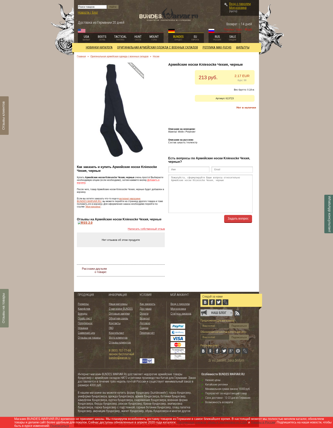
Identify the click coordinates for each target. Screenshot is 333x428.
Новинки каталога (99, 47)
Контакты (115, 323)
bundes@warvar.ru (119, 357)
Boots (102, 38)
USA (86, 38)
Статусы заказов (181, 313)
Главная (81, 56)
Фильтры (242, 47)
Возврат (145, 318)
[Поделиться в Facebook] (133, 270)
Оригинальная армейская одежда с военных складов (157, 47)
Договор (145, 323)
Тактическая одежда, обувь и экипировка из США (212, 422)
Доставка (145, 309)
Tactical (120, 38)
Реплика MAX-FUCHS (217, 47)
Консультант (116, 333)
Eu (195, 38)
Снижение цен (86, 333)
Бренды (82, 313)
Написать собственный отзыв (146, 228)
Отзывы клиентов (120, 342)
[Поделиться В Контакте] (119, 270)
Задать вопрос (238, 218)
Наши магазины (118, 304)
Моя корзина (237, 8)
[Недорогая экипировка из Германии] (168, 20)
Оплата (144, 313)
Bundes (178, 38)
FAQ (111, 328)
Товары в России (263, 422)
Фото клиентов (118, 337)
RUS (217, 38)
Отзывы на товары (89, 337)
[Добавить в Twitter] (140, 270)
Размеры (83, 304)
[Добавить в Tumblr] (136, 277)
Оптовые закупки (119, 313)
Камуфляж (84, 309)
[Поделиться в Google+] (147, 270)
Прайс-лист (85, 318)
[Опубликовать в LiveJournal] (161, 270)
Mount (154, 38)
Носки (156, 56)
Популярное (85, 323)
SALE (232, 38)
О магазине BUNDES (121, 309)
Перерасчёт (147, 333)
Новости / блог (88, 12)
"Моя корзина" (93, 206)
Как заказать (147, 304)
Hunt (138, 38)
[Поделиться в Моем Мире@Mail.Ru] (154, 270)
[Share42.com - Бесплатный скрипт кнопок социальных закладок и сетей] (143, 277)
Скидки (144, 328)
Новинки (83, 328)
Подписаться (59, 425)
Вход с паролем (240, 4)
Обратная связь (118, 318)
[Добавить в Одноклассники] (126, 270)
